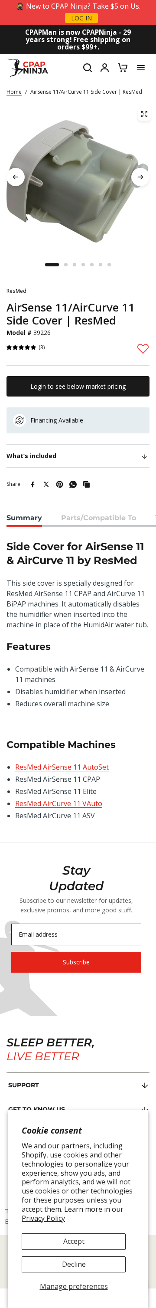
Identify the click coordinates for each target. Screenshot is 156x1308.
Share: (14, 484)
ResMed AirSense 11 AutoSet (62, 767)
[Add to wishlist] (143, 348)
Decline (74, 1264)
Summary (24, 518)
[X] (46, 484)
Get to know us (36, 1109)
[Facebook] (33, 484)
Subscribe (76, 962)
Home (14, 91)
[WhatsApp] (73, 484)
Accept (73, 1241)
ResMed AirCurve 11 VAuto (58, 803)
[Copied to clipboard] (86, 484)
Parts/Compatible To (98, 518)
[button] (21, 347)
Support (23, 1085)
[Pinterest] (59, 484)
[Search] (87, 67)
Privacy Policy (43, 1218)
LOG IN (81, 18)
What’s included (31, 456)
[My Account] (104, 67)
